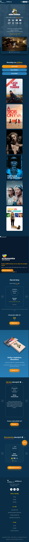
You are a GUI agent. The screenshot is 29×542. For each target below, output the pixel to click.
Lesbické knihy (14, 510)
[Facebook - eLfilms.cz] (23, 2)
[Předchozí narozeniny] (2, 453)
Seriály (14, 499)
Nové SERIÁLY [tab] (14, 70)
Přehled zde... (14, 323)
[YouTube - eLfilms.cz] (26, 2)
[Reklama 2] (13, 271)
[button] (14, 44)
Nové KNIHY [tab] (14, 73)
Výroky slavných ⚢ (14, 515)
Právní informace (14, 530)
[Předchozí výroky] (2, 401)
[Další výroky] (26, 401)
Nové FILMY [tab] (14, 66)
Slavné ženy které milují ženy (14, 512)
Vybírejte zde (14, 370)
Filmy (14, 497)
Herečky (14, 502)
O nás (14, 525)
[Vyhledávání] (21, 2)
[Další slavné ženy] (26, 296)
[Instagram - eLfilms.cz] (25, 2)
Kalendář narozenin (15, 467)
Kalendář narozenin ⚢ (14, 517)
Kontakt (14, 528)
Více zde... (14, 424)
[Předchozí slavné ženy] (2, 296)
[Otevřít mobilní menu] (28, 1)
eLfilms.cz (9, 2)
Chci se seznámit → (7, 270)
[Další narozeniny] (26, 453)
